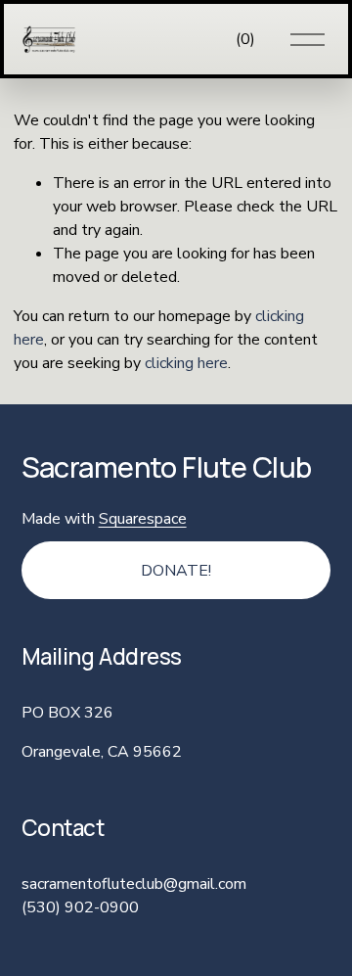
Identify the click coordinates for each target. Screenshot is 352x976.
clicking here (186, 363)
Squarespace (143, 519)
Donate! (176, 570)
